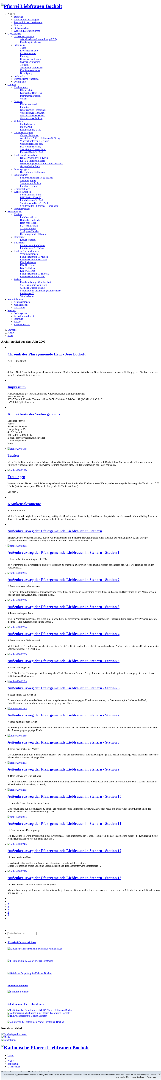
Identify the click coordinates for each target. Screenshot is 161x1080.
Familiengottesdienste (31, 42)
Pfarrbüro (18, 318)
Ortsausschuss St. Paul (31, 118)
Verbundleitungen (29, 254)
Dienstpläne (20, 81)
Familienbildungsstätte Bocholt (35, 282)
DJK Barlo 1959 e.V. (30, 197)
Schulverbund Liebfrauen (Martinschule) (40, 290)
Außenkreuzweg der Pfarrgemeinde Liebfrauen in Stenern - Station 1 (63, 552)
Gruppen (12, 84)
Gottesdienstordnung (24, 36)
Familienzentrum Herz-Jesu (33, 259)
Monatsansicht (21, 304)
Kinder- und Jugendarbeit (26, 155)
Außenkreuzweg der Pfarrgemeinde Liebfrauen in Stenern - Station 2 (63, 580)
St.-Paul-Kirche (28, 228)
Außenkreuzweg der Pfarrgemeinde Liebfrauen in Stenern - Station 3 (63, 607)
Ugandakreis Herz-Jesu (31, 143)
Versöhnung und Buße (31, 67)
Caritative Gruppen (23, 132)
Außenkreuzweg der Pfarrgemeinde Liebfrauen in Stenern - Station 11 (64, 823)
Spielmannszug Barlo (30, 194)
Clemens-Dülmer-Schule (32, 287)
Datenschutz (14, 1066)
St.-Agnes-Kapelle (29, 231)
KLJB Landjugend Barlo (32, 160)
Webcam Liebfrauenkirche (27, 30)
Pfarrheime (19, 237)
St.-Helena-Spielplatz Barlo (33, 285)
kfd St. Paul (26, 126)
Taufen (13, 455)
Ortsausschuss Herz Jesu (32, 112)
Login (11, 1055)
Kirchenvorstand (28, 104)
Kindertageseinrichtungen (26, 251)
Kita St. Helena (27, 268)
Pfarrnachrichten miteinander (28, 22)
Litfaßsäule (19, 307)
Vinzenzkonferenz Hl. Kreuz (34, 141)
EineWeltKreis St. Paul (31, 152)
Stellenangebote (22, 28)
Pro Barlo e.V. (27, 293)
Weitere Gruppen (22, 191)
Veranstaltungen (15, 299)
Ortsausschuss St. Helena (32, 115)
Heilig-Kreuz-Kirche (30, 220)
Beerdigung (26, 73)
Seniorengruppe (28, 180)
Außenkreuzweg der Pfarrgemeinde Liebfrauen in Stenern (55, 531)
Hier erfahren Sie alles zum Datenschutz (141, 1077)
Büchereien (19, 242)
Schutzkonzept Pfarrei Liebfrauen (26, 1004)
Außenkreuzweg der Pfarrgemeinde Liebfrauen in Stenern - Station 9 (63, 769)
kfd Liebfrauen (27, 124)
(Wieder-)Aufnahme (30, 62)
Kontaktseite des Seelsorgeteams (34, 414)
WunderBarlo (26, 296)
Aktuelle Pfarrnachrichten (22, 942)
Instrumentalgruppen (30, 95)
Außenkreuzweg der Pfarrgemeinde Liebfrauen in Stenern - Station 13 (64, 878)
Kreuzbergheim (28, 239)
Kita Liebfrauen (28, 262)
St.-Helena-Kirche (29, 225)
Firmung (24, 56)
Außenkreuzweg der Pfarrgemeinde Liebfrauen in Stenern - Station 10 (64, 796)
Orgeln (23, 98)
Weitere (17, 279)
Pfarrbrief (18, 25)
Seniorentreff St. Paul (30, 183)
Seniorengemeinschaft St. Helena (36, 177)
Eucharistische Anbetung (26, 78)
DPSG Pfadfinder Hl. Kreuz (34, 158)
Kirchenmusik (21, 87)
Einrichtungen (15, 211)
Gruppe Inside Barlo (30, 166)
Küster (17, 321)
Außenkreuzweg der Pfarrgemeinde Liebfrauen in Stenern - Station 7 (63, 715)
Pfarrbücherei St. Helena (32, 248)
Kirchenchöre (27, 90)
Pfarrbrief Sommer (18, 985)
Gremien (18, 101)
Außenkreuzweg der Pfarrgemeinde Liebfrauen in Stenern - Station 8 (63, 742)
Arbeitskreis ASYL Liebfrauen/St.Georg (40, 138)
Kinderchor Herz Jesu (31, 93)
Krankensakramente (30, 70)
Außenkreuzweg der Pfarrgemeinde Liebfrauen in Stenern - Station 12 (64, 851)
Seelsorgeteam (21, 313)
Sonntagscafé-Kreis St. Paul (34, 203)
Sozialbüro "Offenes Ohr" (33, 149)
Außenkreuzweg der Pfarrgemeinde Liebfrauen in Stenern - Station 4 (63, 634)
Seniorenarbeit (21, 174)
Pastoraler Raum (22, 208)
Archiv (11, 1061)
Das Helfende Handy (30, 146)
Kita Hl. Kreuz (27, 265)
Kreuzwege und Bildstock (33, 234)
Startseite (18, 16)
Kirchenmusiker (22, 324)
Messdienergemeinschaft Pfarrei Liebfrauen (41, 163)
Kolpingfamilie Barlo (30, 129)
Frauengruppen (21, 169)
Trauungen (16, 477)
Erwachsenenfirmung (30, 59)
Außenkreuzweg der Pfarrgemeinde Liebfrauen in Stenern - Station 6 (63, 688)
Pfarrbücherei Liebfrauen (32, 245)
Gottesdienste (14, 33)
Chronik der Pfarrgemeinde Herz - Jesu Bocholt (47, 354)
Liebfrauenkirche (28, 217)
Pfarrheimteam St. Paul (31, 200)
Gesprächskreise (22, 189)
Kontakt (12, 310)
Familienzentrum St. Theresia (34, 273)
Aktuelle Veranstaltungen (26, 19)
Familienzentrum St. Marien (34, 256)
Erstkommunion (28, 53)
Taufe (23, 47)
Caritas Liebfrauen (29, 135)
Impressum (17, 387)
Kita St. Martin (27, 270)
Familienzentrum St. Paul (32, 276)
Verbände (18, 121)
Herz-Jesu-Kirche (29, 222)
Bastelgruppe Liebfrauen (32, 172)
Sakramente (19, 45)
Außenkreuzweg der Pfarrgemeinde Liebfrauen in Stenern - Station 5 (63, 661)
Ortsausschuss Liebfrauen (33, 110)
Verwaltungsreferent (24, 316)
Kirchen (18, 214)
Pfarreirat (24, 107)
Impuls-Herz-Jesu (29, 186)
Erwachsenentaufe (29, 50)
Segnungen (19, 76)
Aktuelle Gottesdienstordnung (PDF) (38, 39)
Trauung (24, 64)
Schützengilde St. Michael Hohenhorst (39, 206)
